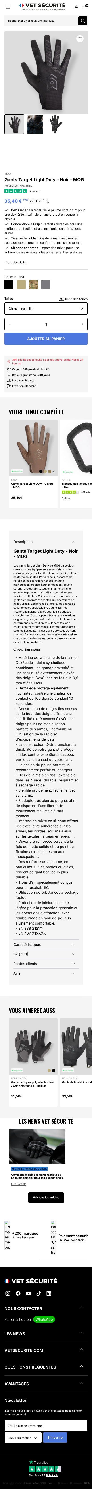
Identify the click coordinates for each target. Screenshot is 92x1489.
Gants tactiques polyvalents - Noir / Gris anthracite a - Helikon (33, 1083)
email (15, 1319)
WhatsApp (44, 1319)
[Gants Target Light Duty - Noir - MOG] (8, 284)
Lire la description (15, 262)
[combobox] (25, 1438)
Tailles (8, 298)
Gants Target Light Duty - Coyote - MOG (32, 485)
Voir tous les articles (46, 1197)
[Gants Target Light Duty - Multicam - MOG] (33, 284)
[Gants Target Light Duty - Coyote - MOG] (21, 284)
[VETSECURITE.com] (46, 1280)
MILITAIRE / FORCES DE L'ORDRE (29, 1168)
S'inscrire (55, 1437)
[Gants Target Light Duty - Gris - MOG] (45, 284)
